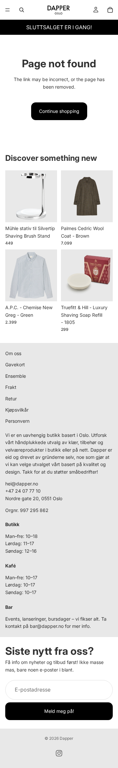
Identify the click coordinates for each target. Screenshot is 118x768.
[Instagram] (59, 753)
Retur (11, 398)
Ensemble (15, 376)
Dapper (66, 738)
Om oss (13, 353)
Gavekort (15, 365)
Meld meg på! (59, 711)
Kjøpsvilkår (17, 410)
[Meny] (7, 9)
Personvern (17, 421)
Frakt (10, 387)
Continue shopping (59, 111)
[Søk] (21, 10)
